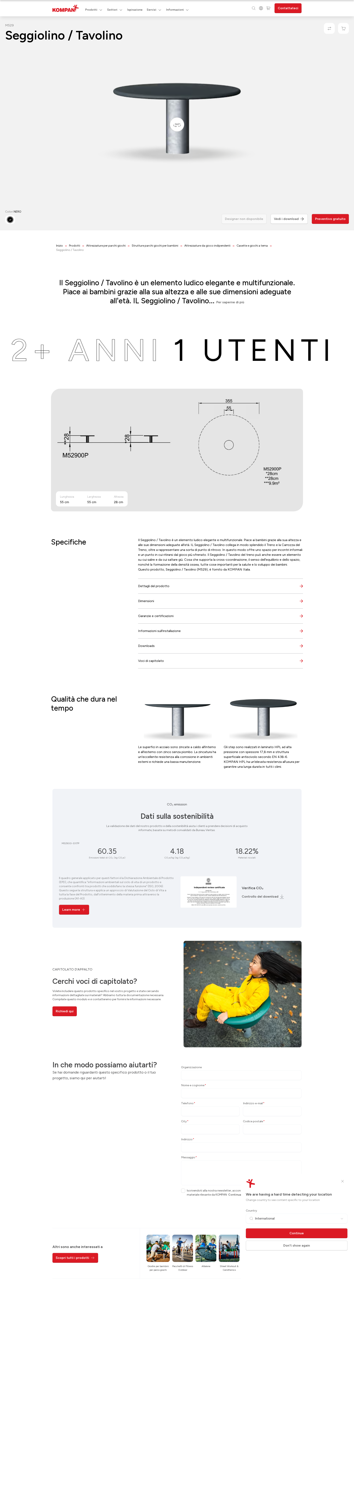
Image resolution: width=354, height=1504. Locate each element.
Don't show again (296, 1245)
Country (251, 1210)
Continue (296, 1233)
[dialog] (177, 752)
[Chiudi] (342, 1181)
